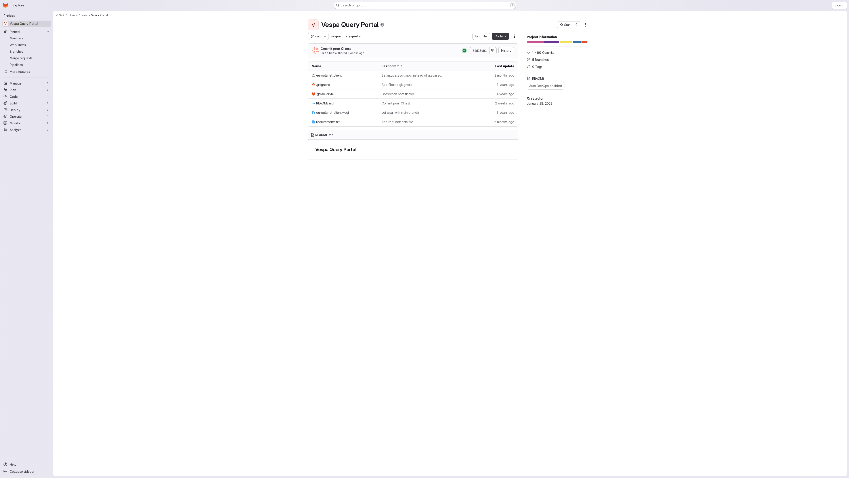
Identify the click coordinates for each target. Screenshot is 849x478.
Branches (540, 60)
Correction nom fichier (398, 94)
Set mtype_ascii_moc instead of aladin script (413, 75)
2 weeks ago (356, 53)
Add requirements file (397, 122)
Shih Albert (328, 53)
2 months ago (504, 75)
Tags (537, 67)
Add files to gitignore (397, 85)
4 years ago (505, 94)
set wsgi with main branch (400, 112)
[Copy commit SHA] (493, 50)
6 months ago (504, 122)
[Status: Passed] (464, 50)
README (538, 78)
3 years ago (505, 85)
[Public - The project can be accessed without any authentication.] (382, 25)
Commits (543, 52)
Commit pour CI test (336, 48)
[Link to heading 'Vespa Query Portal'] (359, 149)
